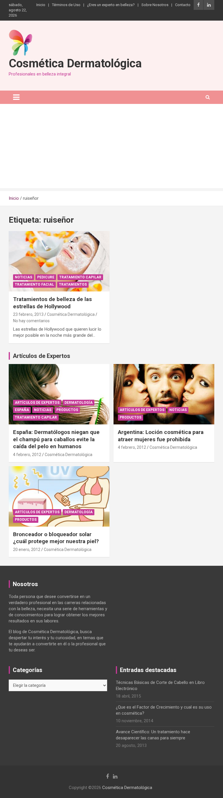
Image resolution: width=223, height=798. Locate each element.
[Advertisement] (111, 147)
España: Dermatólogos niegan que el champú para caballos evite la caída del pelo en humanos (56, 439)
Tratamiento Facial (34, 284)
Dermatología (78, 403)
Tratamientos (73, 284)
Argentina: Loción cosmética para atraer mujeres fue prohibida (161, 436)
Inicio (40, 5)
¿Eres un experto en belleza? (111, 5)
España (22, 410)
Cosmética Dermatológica (75, 63)
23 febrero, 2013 (28, 314)
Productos (67, 410)
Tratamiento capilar (80, 277)
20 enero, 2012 (26, 549)
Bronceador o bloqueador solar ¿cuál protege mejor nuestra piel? (56, 538)
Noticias (23, 277)
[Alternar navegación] (16, 97)
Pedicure (45, 277)
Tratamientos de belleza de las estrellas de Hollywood (52, 303)
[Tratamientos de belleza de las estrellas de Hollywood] (59, 261)
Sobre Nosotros (154, 5)
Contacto (182, 5)
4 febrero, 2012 (27, 454)
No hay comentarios (31, 320)
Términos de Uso (66, 5)
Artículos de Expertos (37, 403)
